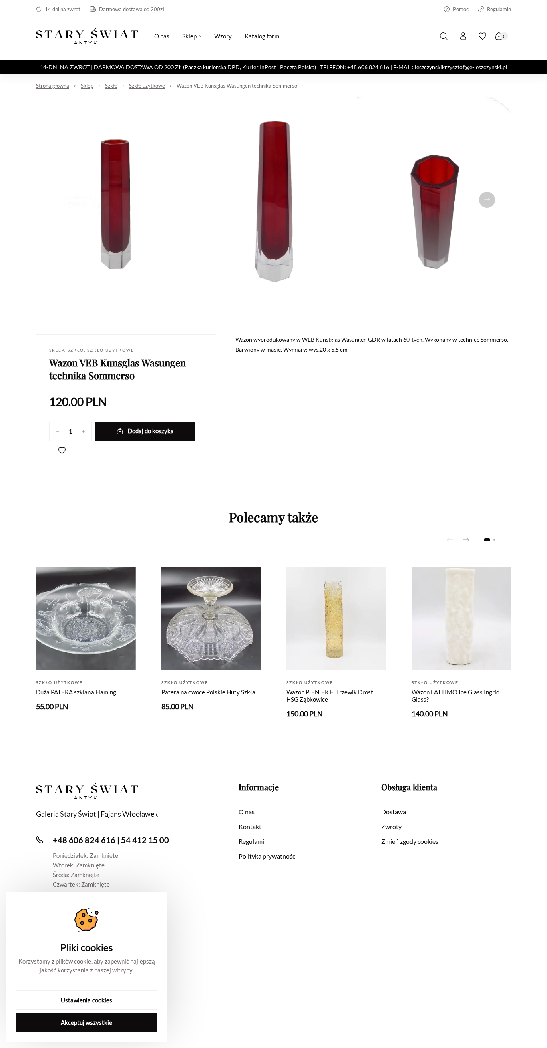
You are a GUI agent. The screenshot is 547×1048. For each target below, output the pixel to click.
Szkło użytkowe (147, 85)
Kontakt (250, 826)
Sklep (87, 85)
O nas (247, 811)
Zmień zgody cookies (409, 841)
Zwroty (391, 826)
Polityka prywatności (268, 856)
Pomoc (461, 9)
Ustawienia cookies (86, 1000)
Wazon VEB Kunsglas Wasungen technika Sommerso (237, 85)
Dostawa (393, 811)
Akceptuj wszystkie (86, 1022)
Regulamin (499, 9)
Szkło (111, 85)
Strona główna (52, 85)
